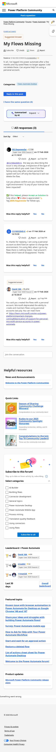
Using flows (14, 528)
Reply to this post (15, 94)
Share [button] (32, 50)
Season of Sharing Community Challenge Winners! (31, 406)
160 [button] (29, 564)
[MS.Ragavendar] (9, 149)
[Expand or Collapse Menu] (4, 10)
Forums (28, 22)
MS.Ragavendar (19, 149)
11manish (22, 573)
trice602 (21, 564)
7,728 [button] (31, 149)
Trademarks (9, 735)
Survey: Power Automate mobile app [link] (25, 626)
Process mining (16, 514)
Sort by (7, 136)
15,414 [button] (26, 289)
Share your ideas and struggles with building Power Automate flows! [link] (25, 619)
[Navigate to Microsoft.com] (9, 3)
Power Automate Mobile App (22, 510)
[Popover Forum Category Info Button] (46, 476)
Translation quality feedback (22, 519)
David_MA (16, 289)
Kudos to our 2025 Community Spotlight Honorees (30, 421)
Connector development (20, 497)
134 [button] (31, 574)
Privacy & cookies (11, 726)
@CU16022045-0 (14, 163)
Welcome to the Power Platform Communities (27, 383)
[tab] (24, 129)
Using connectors (17, 523)
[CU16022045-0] (9, 231)
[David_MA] (9, 289)
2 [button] (38, 58)
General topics (15, 501)
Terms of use (9, 731)
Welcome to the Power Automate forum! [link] (27, 661)
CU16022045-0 (32, 58)
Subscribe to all (28, 534)
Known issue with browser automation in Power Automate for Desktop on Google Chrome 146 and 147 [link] (28, 608)
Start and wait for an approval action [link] (25, 640)
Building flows (15, 492)
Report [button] (42, 50)
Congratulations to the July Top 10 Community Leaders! (34, 437)
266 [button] (31, 554)
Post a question (28, 15)
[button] (53, 10)
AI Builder (13, 488)
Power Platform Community (25, 10)
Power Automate (39, 22)
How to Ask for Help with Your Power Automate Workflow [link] (25, 633)
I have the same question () (18, 102)
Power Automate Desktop (27, 84)
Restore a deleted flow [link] (17, 646)
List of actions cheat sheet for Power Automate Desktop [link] (25, 654)
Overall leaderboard (45, 584)
